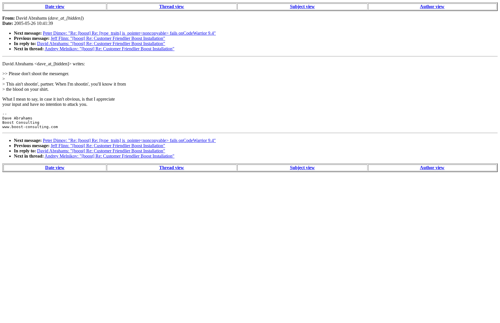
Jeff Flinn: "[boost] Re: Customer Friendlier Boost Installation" (108, 38)
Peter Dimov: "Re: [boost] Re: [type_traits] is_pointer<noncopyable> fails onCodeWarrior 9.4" (129, 33)
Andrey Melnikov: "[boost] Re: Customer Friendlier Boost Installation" (109, 48)
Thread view (171, 6)
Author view (432, 6)
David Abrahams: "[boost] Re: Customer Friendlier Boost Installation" (101, 43)
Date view (55, 6)
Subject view (302, 6)
